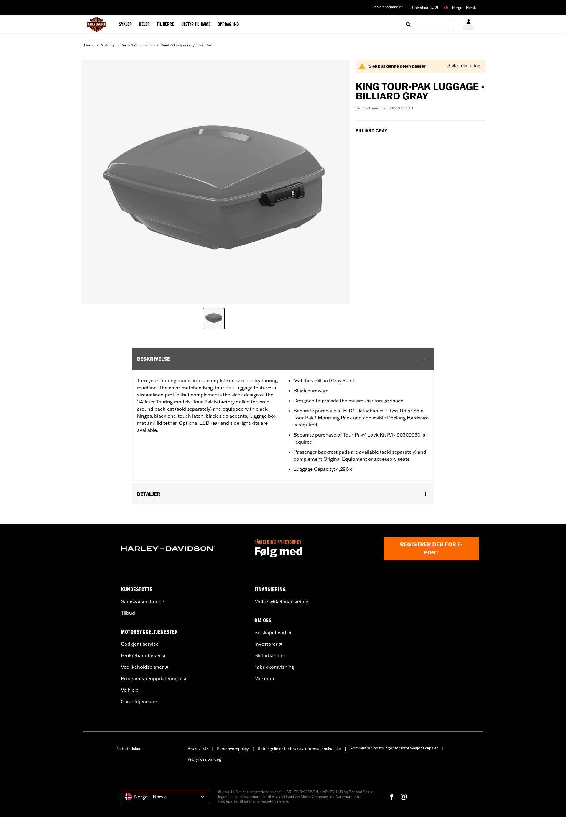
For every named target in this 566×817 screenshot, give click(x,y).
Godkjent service (140, 644)
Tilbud (128, 613)
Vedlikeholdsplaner (142, 667)
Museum (264, 678)
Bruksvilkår (197, 748)
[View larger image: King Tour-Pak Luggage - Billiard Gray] (215, 181)
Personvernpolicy (233, 748)
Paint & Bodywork (176, 45)
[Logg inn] (468, 24)
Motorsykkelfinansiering (281, 601)
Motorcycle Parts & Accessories (127, 45)
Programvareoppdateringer (151, 678)
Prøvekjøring (423, 7)
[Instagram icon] (403, 796)
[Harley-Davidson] (183, 548)
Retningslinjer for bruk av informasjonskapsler (299, 748)
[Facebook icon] (391, 796)
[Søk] (427, 24)
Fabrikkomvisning (274, 667)
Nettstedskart (129, 748)
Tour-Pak (204, 45)
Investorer (265, 644)
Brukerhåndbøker (141, 655)
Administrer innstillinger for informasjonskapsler (394, 748)
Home (89, 45)
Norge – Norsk (464, 7)
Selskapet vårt (270, 632)
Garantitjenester (139, 701)
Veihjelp (130, 690)
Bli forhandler (269, 655)
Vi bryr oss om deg (204, 759)
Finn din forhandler (387, 7)
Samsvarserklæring (142, 601)
